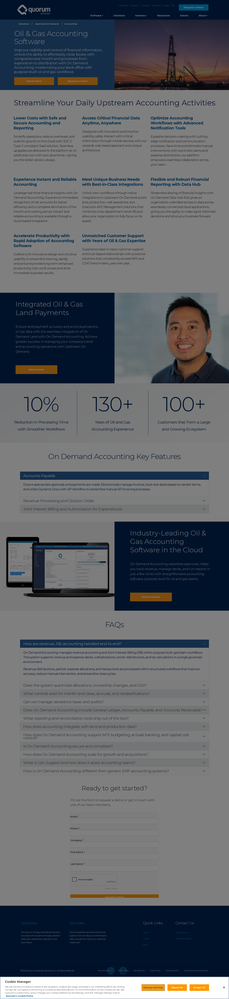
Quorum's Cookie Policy (19, 995)
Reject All (177, 987)
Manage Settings (153, 987)
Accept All (199, 987)
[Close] (224, 987)
